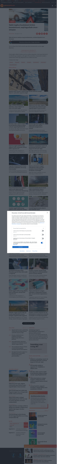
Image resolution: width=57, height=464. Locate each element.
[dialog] (28, 232)
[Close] (48, 213)
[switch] (42, 231)
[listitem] (28, 228)
